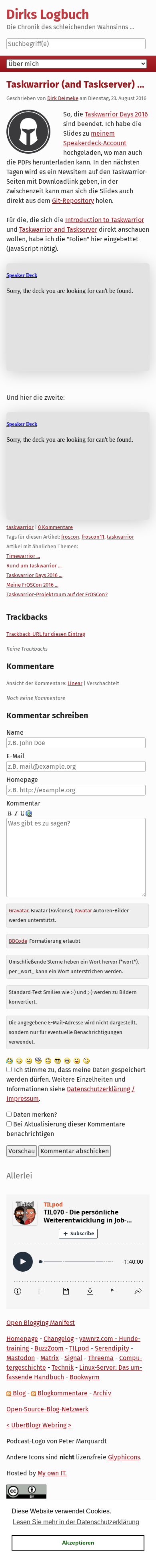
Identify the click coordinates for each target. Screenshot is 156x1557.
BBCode (18, 941)
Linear (75, 683)
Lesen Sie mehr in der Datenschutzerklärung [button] (76, 1522)
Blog (18, 1393)
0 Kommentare (55, 527)
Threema (101, 1358)
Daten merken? (35, 1114)
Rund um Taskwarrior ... (34, 566)
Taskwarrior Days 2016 (116, 114)
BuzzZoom (49, 1348)
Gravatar (18, 911)
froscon (70, 537)
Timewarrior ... (23, 556)
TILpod (79, 1348)
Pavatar (83, 911)
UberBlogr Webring (38, 1425)
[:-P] (77, 1060)
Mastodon (20, 1358)
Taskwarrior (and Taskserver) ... (75, 84)
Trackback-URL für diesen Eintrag (45, 634)
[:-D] (67, 1060)
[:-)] (19, 1060)
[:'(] (9, 1060)
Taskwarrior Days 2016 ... (34, 575)
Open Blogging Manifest (40, 1323)
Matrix (49, 1358)
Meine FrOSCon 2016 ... (32, 585)
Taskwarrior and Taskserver (58, 229)
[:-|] (29, 1060)
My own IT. (52, 1473)
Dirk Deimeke (62, 98)
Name (15, 732)
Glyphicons (124, 1457)
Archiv (102, 1393)
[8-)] (57, 1060)
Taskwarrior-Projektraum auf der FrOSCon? (57, 594)
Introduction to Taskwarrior (104, 220)
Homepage (22, 780)
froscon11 (93, 537)
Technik (63, 1367)
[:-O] (38, 1060)
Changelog (59, 1339)
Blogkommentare (62, 1393)
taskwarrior (20, 527)
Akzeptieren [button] (78, 1542)
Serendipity (112, 1348)
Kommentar (23, 803)
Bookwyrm (85, 1377)
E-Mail (15, 756)
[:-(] (48, 1060)
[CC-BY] (26, 1491)
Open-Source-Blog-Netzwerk (47, 1409)
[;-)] (86, 1060)
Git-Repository (73, 200)
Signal (73, 1358)
